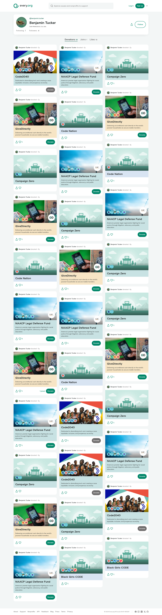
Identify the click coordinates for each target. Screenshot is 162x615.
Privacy (70, 612)
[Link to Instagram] (138, 612)
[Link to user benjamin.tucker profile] (16, 47)
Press (57, 612)
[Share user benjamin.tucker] (131, 24)
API (38, 612)
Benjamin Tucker (24, 48)
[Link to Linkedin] (142, 612)
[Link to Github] (147, 612)
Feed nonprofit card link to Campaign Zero (31, 170)
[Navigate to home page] (23, 6)
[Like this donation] (20, 90)
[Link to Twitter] (145, 612)
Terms (63, 612)
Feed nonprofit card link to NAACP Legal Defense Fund (34, 316)
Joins (83, 39)
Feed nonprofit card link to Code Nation (30, 267)
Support (23, 612)
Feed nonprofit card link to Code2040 (29, 68)
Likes (93, 39)
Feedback (44, 612)
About (16, 612)
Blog (51, 612)
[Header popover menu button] (146, 5)
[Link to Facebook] (136, 612)
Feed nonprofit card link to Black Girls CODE (77, 565)
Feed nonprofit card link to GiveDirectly (30, 120)
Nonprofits (31, 612)
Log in (131, 6)
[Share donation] (16, 90)
